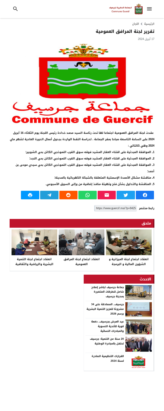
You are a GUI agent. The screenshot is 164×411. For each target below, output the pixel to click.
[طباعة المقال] (30, 195)
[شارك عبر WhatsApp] (87, 195)
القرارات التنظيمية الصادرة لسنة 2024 (108, 358)
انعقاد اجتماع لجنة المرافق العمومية (82, 262)
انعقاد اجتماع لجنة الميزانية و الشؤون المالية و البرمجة (129, 262)
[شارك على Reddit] (68, 195)
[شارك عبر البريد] (107, 195)
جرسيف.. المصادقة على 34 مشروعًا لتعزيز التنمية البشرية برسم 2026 (105, 309)
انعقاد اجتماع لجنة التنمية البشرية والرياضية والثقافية (34, 262)
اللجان (135, 23)
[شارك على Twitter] (126, 195)
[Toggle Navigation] (150, 9)
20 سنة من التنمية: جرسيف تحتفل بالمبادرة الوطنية (107, 341)
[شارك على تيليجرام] (49, 195)
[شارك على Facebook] (145, 195)
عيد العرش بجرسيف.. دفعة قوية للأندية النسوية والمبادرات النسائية (107, 326)
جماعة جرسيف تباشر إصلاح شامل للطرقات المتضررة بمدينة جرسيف (107, 292)
